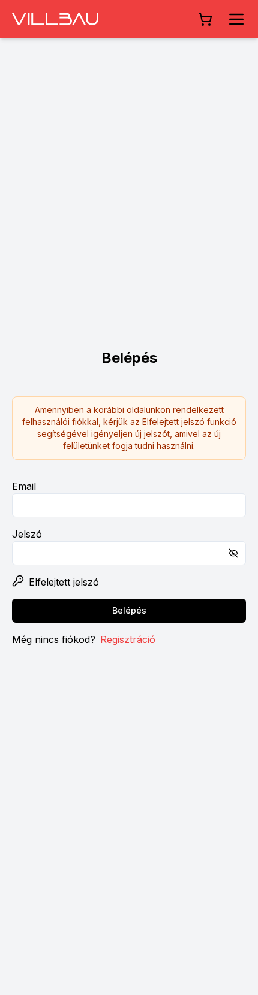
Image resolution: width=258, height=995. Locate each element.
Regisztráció (127, 639)
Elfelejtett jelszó (64, 582)
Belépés (129, 610)
